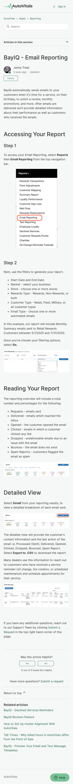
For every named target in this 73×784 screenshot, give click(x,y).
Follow (10, 78)
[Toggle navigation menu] (54, 6)
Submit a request (52, 681)
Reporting (35, 18)
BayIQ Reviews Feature (19, 717)
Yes (27, 663)
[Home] (18, 6)
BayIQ (22, 18)
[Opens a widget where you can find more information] (59, 777)
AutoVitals (9, 18)
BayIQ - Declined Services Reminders (28, 710)
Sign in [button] (62, 6)
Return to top (13, 693)
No (45, 663)
